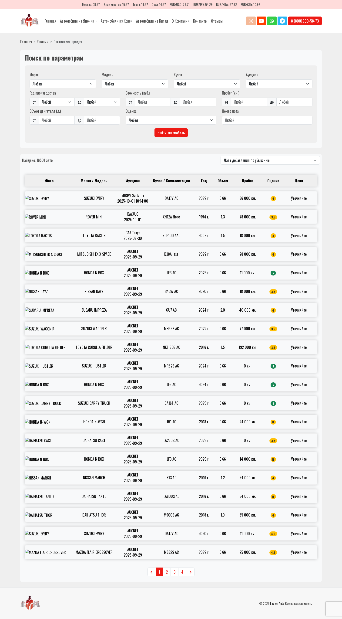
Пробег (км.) (230, 93)
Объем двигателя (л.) (45, 111)
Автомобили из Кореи (116, 21)
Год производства (43, 93)
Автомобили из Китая (152, 21)
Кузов (178, 75)
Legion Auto (277, 603)
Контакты (200, 21)
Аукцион (252, 75)
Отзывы (217, 21)
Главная (50, 21)
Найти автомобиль (171, 133)
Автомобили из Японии (77, 21)
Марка (34, 75)
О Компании (180, 21)
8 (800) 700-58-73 (305, 21)
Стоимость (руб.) (138, 93)
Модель (107, 75)
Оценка (131, 111)
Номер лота (230, 111)
